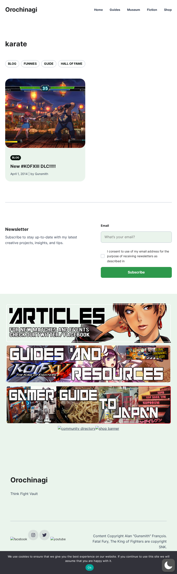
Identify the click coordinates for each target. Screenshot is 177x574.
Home (98, 9)
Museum (133, 9)
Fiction (152, 9)
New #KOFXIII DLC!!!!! (33, 166)
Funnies (30, 63)
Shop (168, 9)
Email (105, 225)
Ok (90, 567)
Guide (49, 63)
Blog (12, 63)
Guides (115, 9)
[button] (168, 565)
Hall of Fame (71, 63)
